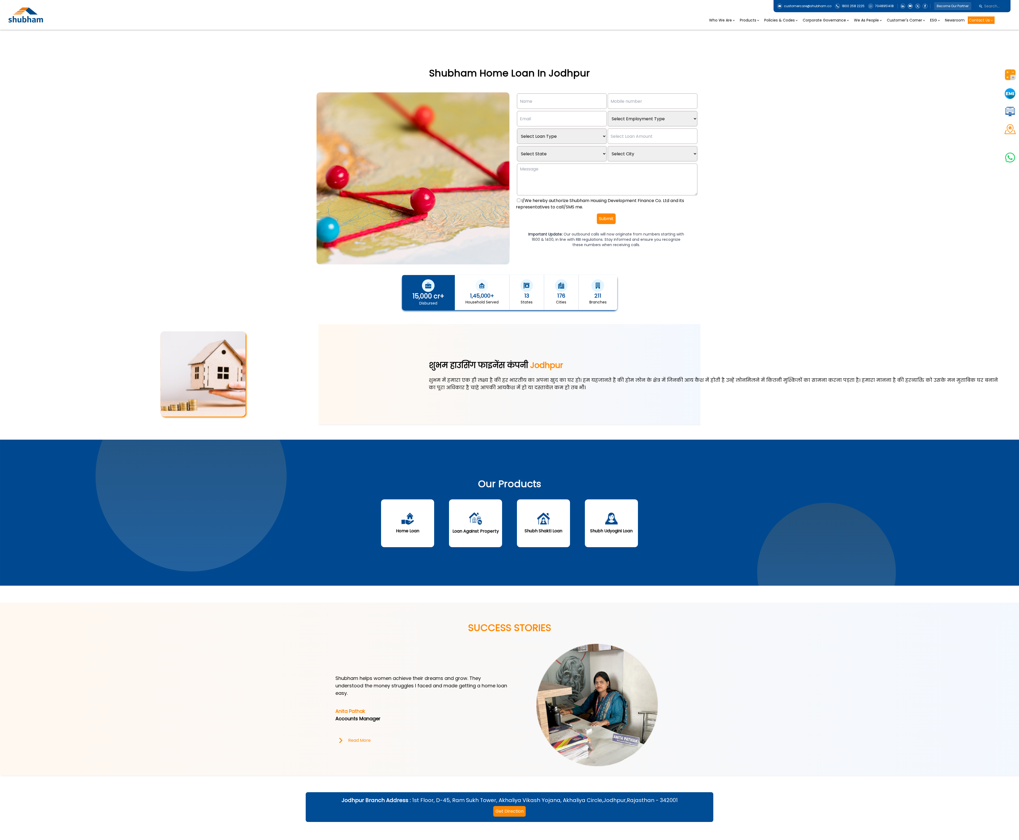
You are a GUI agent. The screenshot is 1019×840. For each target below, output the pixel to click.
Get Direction (509, 811)
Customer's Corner (904, 20)
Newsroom (955, 20)
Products (748, 20)
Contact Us (979, 20)
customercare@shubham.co (807, 6)
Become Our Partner (953, 6)
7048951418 (884, 6)
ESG (933, 20)
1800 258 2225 (853, 6)
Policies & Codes (779, 20)
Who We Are (720, 20)
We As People (866, 20)
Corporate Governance (824, 20)
